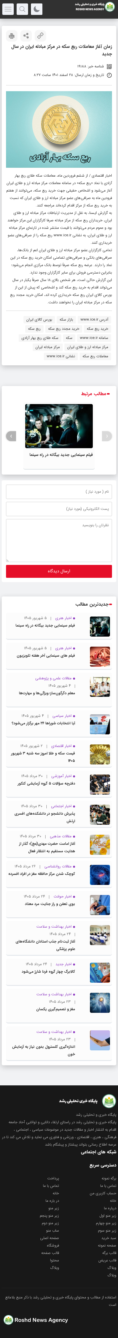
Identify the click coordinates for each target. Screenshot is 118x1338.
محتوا (54, 1260)
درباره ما (110, 1208)
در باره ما (52, 1201)
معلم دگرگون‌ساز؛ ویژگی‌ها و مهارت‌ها (47, 693)
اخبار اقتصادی (102, 176)
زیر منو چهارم (106, 1223)
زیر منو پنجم (49, 1216)
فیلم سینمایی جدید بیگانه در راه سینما (61, 455)
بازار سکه (66, 320)
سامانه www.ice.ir (94, 338)
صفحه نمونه (107, 1246)
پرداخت (53, 1178)
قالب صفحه (50, 1253)
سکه (69, 338)
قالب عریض (107, 1260)
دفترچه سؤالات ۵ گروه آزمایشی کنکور (46, 784)
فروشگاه (53, 1246)
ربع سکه (34, 329)
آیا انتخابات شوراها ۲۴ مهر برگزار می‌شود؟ (43, 723)
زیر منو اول (107, 1216)
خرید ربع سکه (97, 329)
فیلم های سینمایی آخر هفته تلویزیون (46, 656)
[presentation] (107, 436)
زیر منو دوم (50, 1223)
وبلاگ (111, 1268)
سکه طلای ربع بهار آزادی (39, 338)
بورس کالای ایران (39, 320)
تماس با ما (108, 1186)
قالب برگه (109, 1253)
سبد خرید (108, 1238)
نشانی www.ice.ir (61, 356)
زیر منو (53, 1208)
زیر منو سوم (107, 1231)
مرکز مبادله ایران (48, 347)
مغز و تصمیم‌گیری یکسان (55, 1009)
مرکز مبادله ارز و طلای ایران (87, 347)
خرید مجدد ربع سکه (63, 329)
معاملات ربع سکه (95, 356)
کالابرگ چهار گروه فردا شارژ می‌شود (48, 972)
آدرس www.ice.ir (94, 320)
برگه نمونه (109, 1178)
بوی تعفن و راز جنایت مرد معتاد (50, 904)
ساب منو (52, 1231)
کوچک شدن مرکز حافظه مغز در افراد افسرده (41, 874)
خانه (56, 1193)
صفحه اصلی (49, 1238)
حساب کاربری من (103, 1193)
